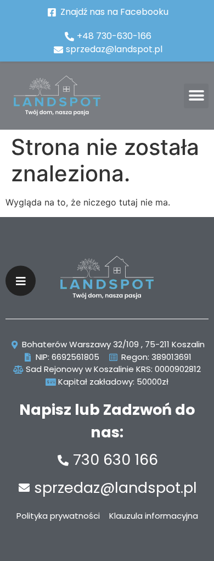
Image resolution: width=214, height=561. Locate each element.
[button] (196, 96)
